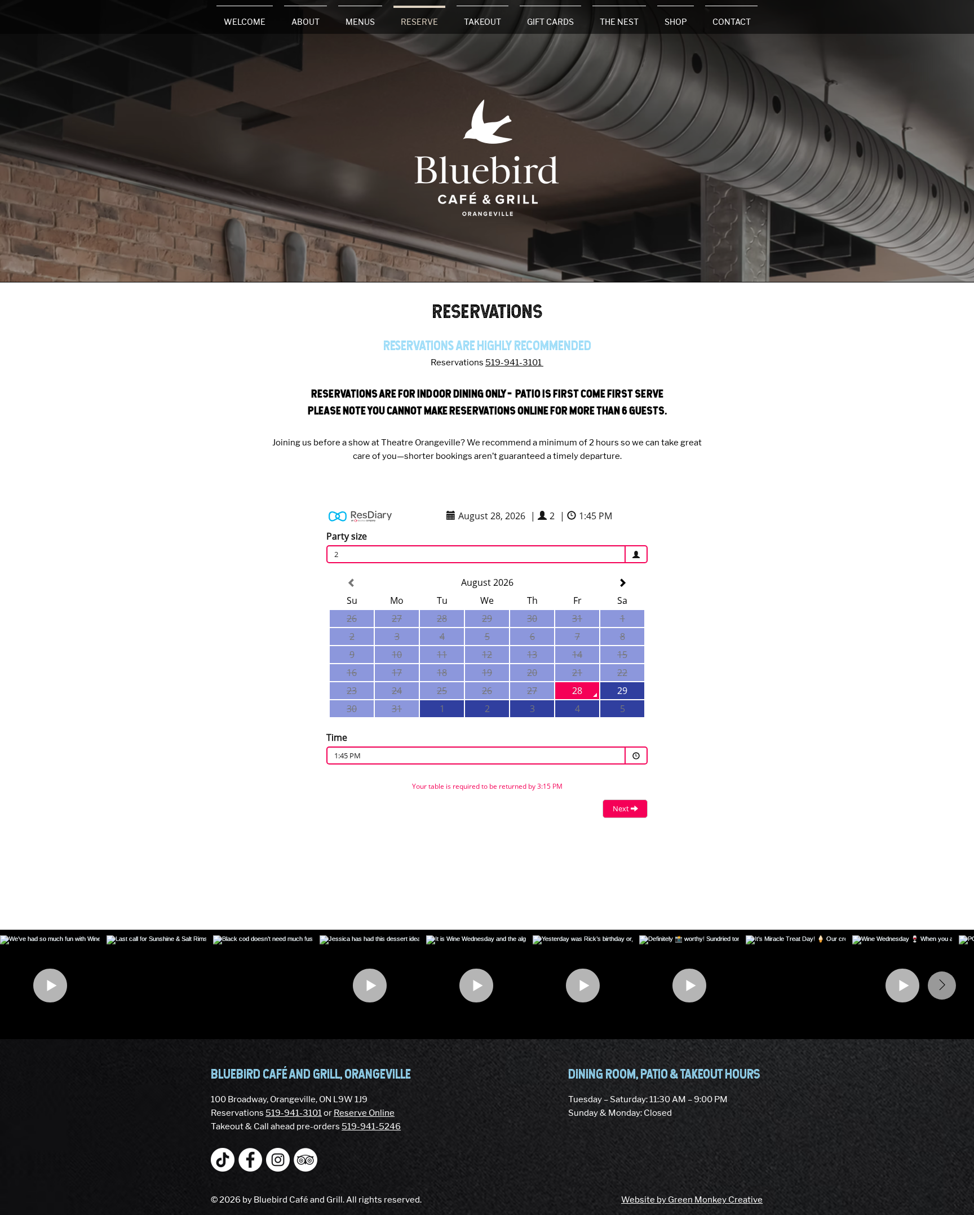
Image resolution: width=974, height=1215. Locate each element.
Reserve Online (364, 1113)
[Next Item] (942, 985)
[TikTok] (222, 1160)
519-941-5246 (371, 1126)
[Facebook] (250, 1160)
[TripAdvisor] (305, 1160)
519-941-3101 (514, 362)
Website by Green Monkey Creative (692, 1200)
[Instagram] (278, 1160)
